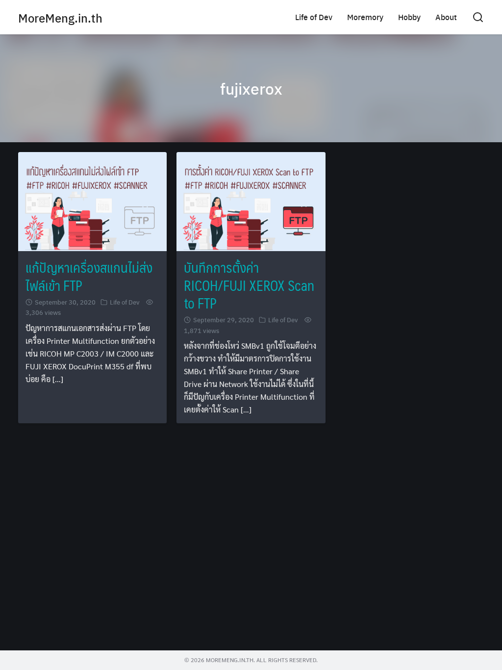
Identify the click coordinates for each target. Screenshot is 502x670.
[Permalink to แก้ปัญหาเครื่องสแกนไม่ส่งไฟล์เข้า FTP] (92, 200)
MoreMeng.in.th (60, 17)
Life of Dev (313, 17)
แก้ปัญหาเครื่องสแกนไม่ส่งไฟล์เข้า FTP (88, 276)
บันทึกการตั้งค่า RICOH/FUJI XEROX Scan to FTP (249, 285)
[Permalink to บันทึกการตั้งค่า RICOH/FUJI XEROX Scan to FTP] (250, 200)
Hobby (409, 17)
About (446, 17)
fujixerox (251, 88)
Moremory (365, 17)
